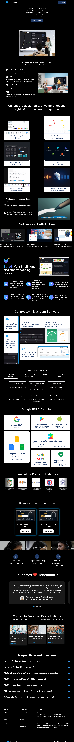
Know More (13, 643)
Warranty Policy (23, 723)
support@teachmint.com (42, 734)
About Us (6, 712)
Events (5, 716)
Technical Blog (23, 712)
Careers (5, 719)
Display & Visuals (11, 375)
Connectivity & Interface (61, 375)
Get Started (62, 2)
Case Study (22, 716)
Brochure (22, 719)
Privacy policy (7, 723)
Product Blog (23, 726)
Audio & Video (45, 375)
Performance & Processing (28, 375)
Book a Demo (37, 20)
